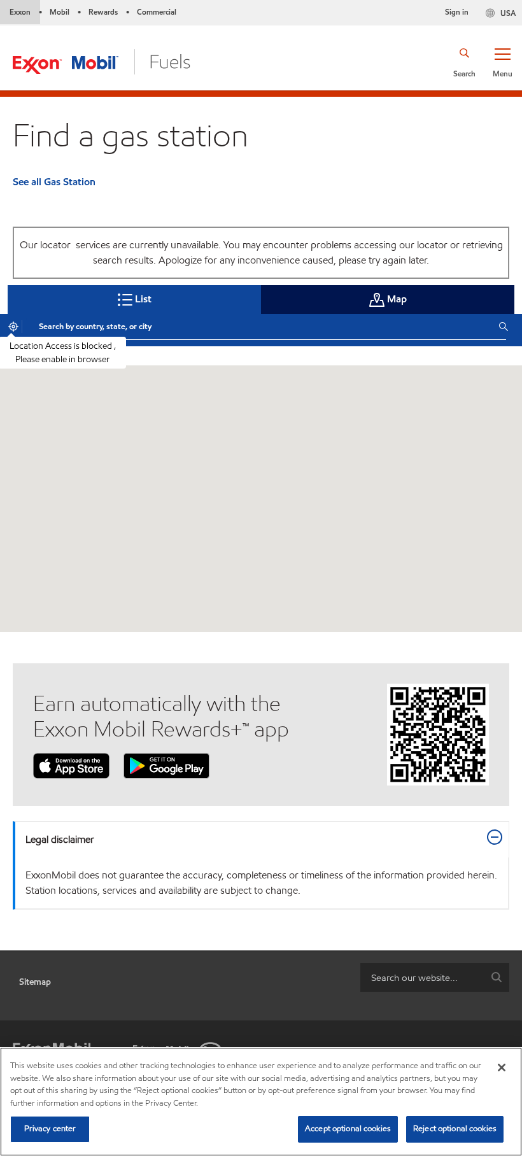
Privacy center (50, 1128)
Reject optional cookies (455, 1128)
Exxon (20, 11)
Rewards (103, 11)
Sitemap (35, 982)
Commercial (156, 11)
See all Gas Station (54, 181)
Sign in (457, 11)
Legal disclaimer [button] (59, 839)
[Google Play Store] (166, 765)
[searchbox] (422, 977)
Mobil (59, 11)
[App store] (71, 765)
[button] (502, 61)
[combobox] (259, 326)
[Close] (502, 1068)
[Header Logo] (101, 60)
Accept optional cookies (348, 1128)
